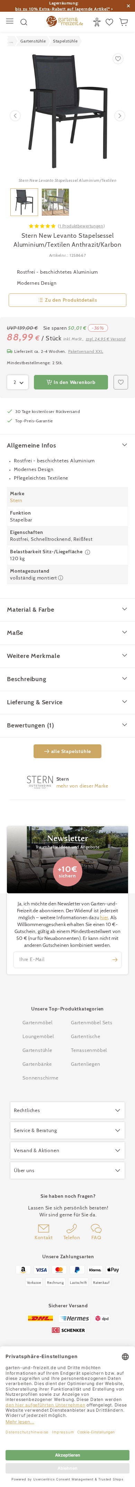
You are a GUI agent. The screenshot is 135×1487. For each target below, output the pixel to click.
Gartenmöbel (37, 1022)
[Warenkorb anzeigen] (124, 22)
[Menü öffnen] (10, 22)
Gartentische (85, 1036)
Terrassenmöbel (89, 1050)
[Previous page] (15, 116)
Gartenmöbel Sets (91, 1022)
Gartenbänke (37, 1064)
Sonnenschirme (40, 1078)
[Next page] (120, 116)
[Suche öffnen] (24, 22)
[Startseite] (64, 22)
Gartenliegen (85, 1064)
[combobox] (17, 382)
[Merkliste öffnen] (110, 22)
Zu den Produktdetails (71, 300)
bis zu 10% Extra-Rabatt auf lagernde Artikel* (62, 8)
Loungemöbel (38, 1036)
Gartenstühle (37, 1050)
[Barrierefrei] (97, 22)
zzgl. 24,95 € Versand (106, 338)
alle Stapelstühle (71, 751)
